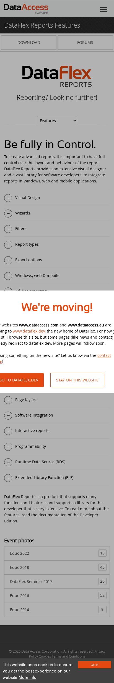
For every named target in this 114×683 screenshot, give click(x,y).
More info (28, 677)
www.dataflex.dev (29, 331)
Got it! (95, 665)
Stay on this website (77, 380)
